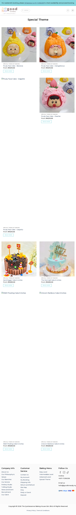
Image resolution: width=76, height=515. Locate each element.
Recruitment (6, 492)
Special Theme (44, 479)
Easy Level (43, 472)
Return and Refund (27, 485)
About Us (5, 472)
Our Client (5, 495)
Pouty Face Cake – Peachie (50, 116)
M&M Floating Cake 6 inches (13, 444)
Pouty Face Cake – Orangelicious (53, 66)
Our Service (5, 482)
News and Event (7, 490)
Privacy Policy (31, 510)
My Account (24, 477)
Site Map (23, 487)
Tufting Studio (6, 487)
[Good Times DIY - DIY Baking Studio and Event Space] (9, 10)
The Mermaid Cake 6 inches (51, 280)
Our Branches (6, 479)
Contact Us (24, 475)
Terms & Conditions (43, 510)
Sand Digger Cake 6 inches (12, 280)
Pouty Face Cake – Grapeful (13, 230)
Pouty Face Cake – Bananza (13, 66)
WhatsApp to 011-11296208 (34, 3)
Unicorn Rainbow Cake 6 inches (52, 444)
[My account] (67, 10)
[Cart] (72, 10)
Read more (8, 71)
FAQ (22, 490)
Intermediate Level (46, 474)
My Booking (24, 480)
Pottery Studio (6, 485)
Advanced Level (45, 477)
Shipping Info (25, 482)
